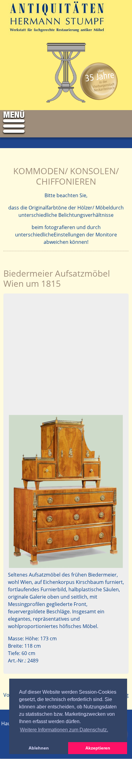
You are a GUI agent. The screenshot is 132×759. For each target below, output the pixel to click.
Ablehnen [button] (39, 748)
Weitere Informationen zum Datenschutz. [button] (64, 729)
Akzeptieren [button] (97, 748)
